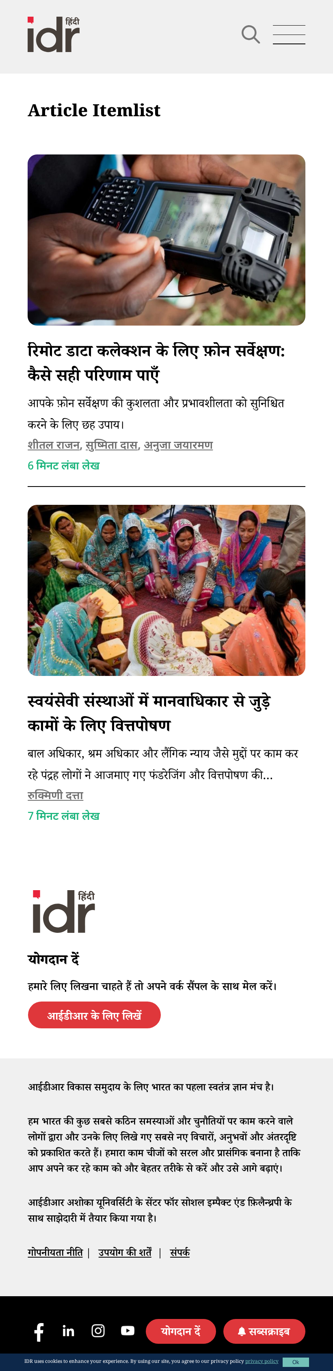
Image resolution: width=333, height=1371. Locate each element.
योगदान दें (180, 1333)
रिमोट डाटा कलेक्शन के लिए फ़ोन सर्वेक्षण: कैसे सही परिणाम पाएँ (156, 366)
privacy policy (262, 1362)
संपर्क (180, 1254)
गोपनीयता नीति (55, 1254)
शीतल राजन (54, 446)
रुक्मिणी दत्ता (55, 796)
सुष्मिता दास (112, 446)
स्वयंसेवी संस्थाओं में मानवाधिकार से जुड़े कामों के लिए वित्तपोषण (149, 717)
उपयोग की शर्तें (125, 1254)
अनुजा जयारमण (178, 446)
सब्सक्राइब (269, 1333)
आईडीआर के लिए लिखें (94, 1018)
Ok (295, 1362)
